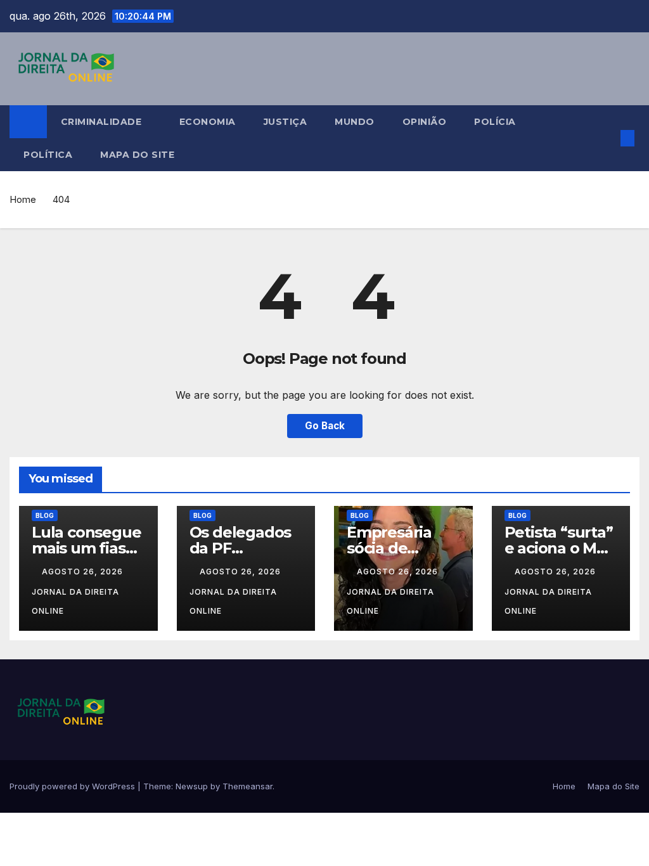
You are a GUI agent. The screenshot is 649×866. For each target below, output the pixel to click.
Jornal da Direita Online (75, 601)
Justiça (285, 121)
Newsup (192, 786)
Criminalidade (103, 121)
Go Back (325, 426)
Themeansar (247, 786)
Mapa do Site (137, 154)
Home (23, 199)
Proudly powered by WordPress (74, 786)
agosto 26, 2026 (83, 571)
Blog (44, 515)
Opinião (424, 121)
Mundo (355, 121)
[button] (607, 138)
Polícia (495, 121)
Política (47, 154)
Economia (207, 121)
